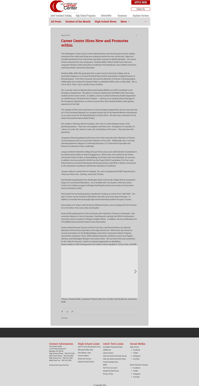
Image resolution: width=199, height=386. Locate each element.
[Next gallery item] (135, 272)
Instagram (136, 374)
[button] (141, 2)
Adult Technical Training (139, 365)
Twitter (135, 371)
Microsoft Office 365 (85, 350)
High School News (105, 21)
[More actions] (136, 35)
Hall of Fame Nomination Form (89, 347)
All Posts (56, 21)
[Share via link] (72, 312)
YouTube (136, 377)
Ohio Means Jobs (84, 353)
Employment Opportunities (59, 365)
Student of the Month (78, 21)
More (124, 21)
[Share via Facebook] (62, 312)
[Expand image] (99, 272)
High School (134, 347)
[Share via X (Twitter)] (67, 312)
